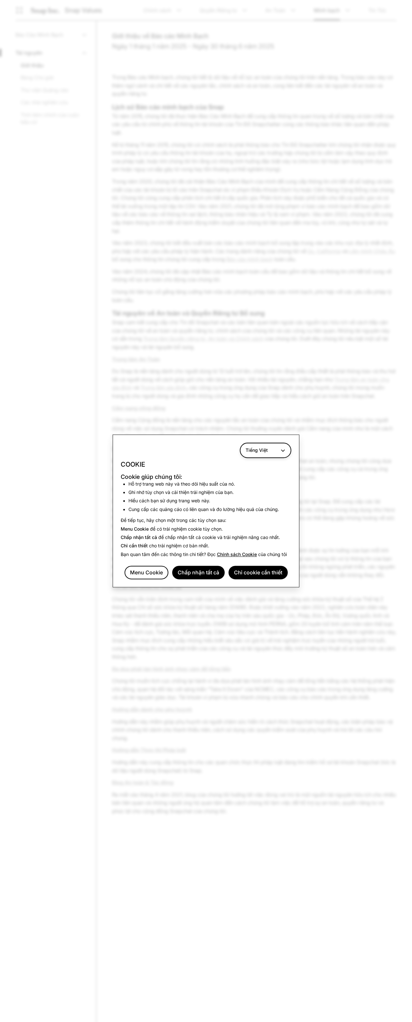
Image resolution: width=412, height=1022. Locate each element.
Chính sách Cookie (237, 554)
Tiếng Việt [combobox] (257, 450)
